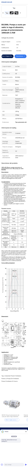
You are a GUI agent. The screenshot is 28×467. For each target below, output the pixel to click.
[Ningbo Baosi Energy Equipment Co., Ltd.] (6, 2)
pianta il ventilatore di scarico (9, 381)
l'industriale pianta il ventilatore (12, 376)
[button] (3, 406)
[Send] (26, 464)
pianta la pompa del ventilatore (10, 378)
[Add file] (2, 464)
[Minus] (26, 432)
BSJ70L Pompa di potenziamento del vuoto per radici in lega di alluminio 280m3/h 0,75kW (10, 415)
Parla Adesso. (19, 56)
